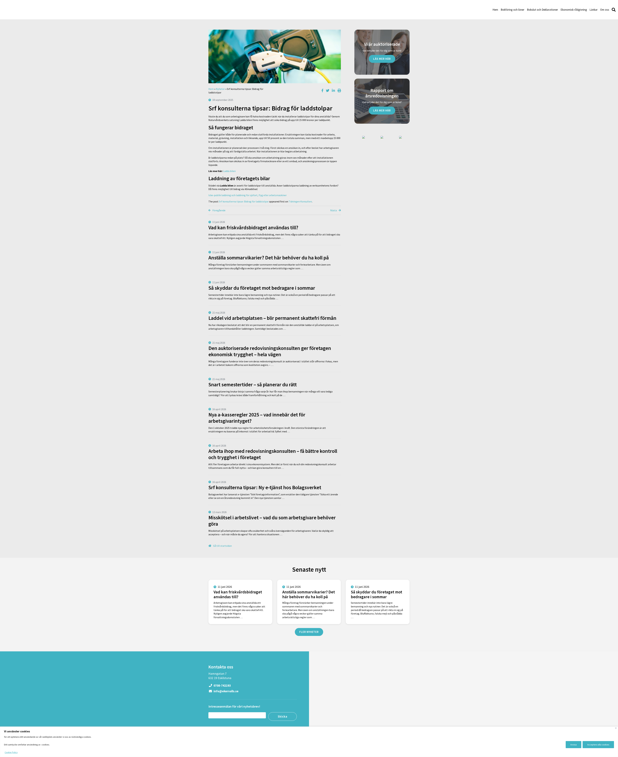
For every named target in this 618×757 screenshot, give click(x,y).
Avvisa (573, 744)
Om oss (604, 9)
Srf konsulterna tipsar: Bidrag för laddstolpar (244, 201)
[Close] (616, 728)
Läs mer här (382, 59)
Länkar (594, 9)
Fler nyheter (309, 632)
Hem (495, 9)
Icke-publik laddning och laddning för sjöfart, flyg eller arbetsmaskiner (247, 195)
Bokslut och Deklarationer (542, 9)
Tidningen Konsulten (300, 201)
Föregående (218, 210)
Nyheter (220, 88)
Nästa (333, 210)
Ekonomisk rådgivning (574, 9)
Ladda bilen (229, 171)
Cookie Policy (11, 752)
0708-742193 (222, 685)
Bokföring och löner (512, 9)
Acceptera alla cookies (598, 744)
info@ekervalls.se (226, 691)
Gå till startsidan (222, 545)
